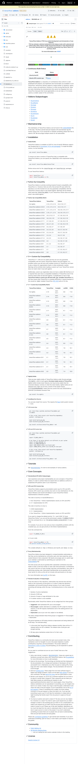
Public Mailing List (36, 728)
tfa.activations (35, 100)
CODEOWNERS (67, 128)
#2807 (59, 51)
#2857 (49, 23)
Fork (62, 10)
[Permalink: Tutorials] (27, 464)
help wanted (63, 672)
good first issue (50, 674)
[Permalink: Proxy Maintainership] (27, 551)
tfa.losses (33, 109)
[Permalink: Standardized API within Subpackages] (27, 476)
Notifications (52, 10)
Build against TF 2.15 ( (42, 23)
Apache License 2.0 (33, 740)
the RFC (45, 575)
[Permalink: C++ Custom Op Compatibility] (27, 256)
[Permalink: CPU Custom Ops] (27, 407)
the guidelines (70, 657)
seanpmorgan (32, 23)
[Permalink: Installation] (27, 137)
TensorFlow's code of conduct (37, 645)
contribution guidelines (41, 716)
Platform (9, 3)
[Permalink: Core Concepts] (27, 471)
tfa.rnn (32, 115)
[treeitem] (11, 84)
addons (16, 11)
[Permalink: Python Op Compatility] (27, 182)
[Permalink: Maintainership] (27, 124)
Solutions (17, 3)
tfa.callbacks (34, 103)
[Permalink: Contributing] (27, 636)
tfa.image (33, 105)
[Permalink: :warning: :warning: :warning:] (27, 37)
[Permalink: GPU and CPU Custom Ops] (27, 429)
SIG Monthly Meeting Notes (38, 730)
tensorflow (8, 11)
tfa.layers (33, 107)
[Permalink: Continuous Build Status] (27, 69)
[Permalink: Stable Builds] (27, 142)
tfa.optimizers (35, 113)
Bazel (58, 402)
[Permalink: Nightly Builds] (27, 376)
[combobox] (13, 26)
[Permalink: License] (27, 736)
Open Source (36, 3)
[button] (73, 152)
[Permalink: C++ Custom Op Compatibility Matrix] (27, 285)
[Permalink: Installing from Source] (27, 399)
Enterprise (46, 3)
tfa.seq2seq (34, 118)
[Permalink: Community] (27, 724)
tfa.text (33, 120)
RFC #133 (56, 281)
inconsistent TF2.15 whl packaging (50, 146)
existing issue (40, 670)
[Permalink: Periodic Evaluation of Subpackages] (27, 579)
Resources (26, 3)
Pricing (53, 3)
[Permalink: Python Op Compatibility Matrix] (27, 198)
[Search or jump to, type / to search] (59, 3)
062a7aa (62, 23)
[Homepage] (3, 3)
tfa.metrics (34, 111)
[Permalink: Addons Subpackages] (27, 97)
